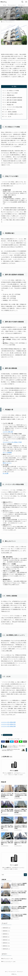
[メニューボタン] (26, 2)
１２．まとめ (8, 116)
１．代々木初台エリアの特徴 (12, 90)
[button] (3, 741)
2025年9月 (6, 930)
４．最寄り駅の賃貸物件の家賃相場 (13, 97)
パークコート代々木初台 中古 (8, 724)
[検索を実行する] (25, 874)
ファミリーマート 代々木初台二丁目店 (12, 442)
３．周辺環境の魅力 (9, 95)
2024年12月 (6, 949)
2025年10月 (6, 927)
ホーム (6, 971)
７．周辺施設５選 (9, 104)
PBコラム (4, 2)
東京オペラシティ (7, 462)
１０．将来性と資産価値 (11, 111)
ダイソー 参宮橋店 (7, 452)
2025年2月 (6, 943)
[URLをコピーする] (25, 741)
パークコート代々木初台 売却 (8, 726)
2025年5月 (6, 934)
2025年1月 (6, 946)
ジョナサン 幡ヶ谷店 (8, 431)
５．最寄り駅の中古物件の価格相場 (13, 100)
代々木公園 (5, 473)
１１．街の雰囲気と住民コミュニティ (14, 114)
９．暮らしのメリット (10, 109)
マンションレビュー (7, 15)
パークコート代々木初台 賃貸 (8, 722)
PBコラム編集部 (14, 770)
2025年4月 (6, 936)
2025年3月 (6, 940)
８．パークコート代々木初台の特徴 (13, 107)
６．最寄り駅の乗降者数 (11, 102)
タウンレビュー (8, 958)
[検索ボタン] (22, 2)
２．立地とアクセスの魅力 (11, 93)
